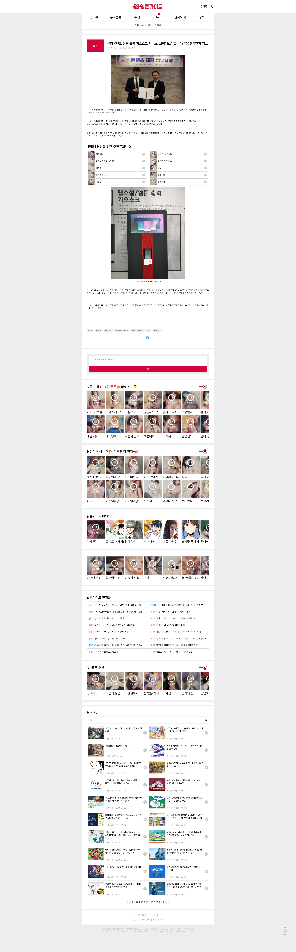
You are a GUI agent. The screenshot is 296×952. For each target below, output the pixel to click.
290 (143, 902)
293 (158, 902)
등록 (148, 369)
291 (148, 902)
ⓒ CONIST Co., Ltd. (148, 915)
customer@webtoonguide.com (139, 931)
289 (138, 902)
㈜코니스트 (105, 929)
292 (153, 902)
